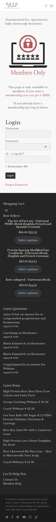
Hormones (30, 332)
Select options (28, 240)
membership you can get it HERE (27, 95)
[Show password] (45, 146)
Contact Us (10, 479)
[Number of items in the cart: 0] (6, 210)
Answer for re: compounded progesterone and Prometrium (24, 318)
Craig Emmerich (14, 364)
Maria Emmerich (14, 343)
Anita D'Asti (11, 314)
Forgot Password (16, 184)
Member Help (12, 483)
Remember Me (17, 166)
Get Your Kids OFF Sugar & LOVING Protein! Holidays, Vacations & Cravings (27, 419)
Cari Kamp (10, 332)
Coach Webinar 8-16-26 (18, 462)
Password (11, 141)
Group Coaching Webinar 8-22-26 (26, 402)
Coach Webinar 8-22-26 (19, 408)
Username (12, 128)
